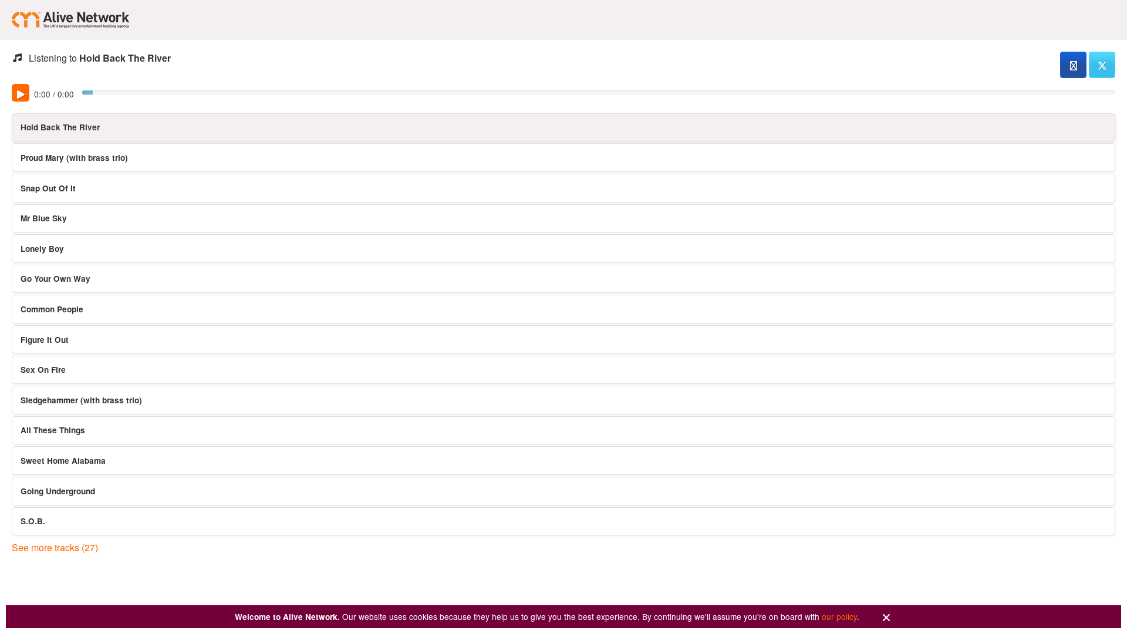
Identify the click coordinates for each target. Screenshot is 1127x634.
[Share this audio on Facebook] (1073, 65)
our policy (839, 616)
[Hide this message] (886, 618)
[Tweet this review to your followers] (1102, 65)
